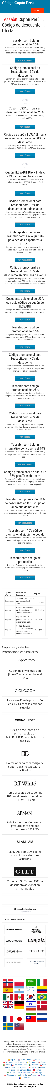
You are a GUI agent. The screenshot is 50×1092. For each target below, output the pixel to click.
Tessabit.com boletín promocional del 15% (25, 42)
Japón (12, 1070)
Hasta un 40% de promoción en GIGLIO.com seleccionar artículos (25, 703)
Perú (33, 1067)
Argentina (23, 1067)
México (34, 1064)
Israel (28, 1072)
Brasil (42, 1067)
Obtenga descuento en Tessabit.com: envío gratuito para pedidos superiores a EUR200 (25, 238)
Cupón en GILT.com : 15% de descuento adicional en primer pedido (25, 884)
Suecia (33, 1075)
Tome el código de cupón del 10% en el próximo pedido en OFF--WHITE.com (25, 796)
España (13, 1059)
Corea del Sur (25, 1070)
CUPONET (25, 1077)
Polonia (38, 1059)
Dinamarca (11, 1075)
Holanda (20, 1062)
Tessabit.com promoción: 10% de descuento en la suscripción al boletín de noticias (25, 503)
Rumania (32, 1062)
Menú (38, 10)
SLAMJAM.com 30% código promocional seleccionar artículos (25, 855)
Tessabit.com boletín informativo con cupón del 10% (25, 446)
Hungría (23, 1075)
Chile (44, 1064)
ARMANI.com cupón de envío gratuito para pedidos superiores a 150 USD (25, 825)
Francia (43, 1062)
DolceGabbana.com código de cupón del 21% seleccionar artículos (25, 766)
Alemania (9, 1062)
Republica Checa (20, 1064)
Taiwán (38, 1070)
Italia (7, 1064)
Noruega (38, 1072)
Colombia (11, 1067)
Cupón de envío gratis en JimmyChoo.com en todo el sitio (25, 674)
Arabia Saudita (15, 1072)
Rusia (42, 1075)
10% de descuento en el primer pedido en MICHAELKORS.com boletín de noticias (25, 735)
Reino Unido (25, 1059)
